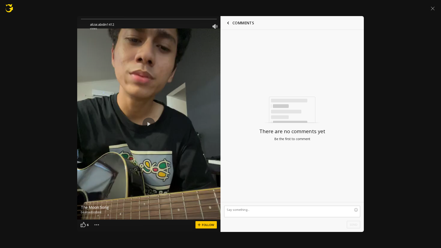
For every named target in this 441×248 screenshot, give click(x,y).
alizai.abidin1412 (102, 24)
